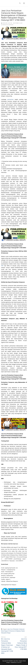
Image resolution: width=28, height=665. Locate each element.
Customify (19, 662)
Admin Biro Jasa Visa (7, 23)
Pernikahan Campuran (7, 24)
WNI (2, 265)
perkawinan (10, 99)
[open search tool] (20, 3)
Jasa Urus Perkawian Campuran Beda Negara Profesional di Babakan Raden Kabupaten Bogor (13, 631)
